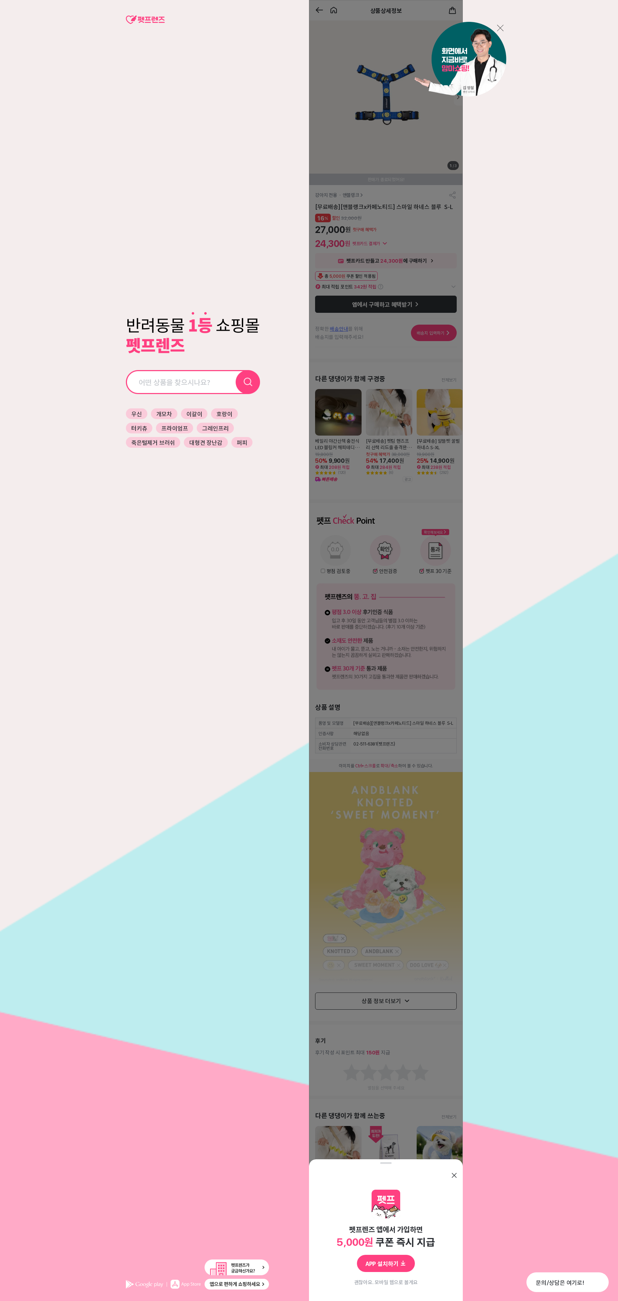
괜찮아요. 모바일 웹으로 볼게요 (386, 1282)
